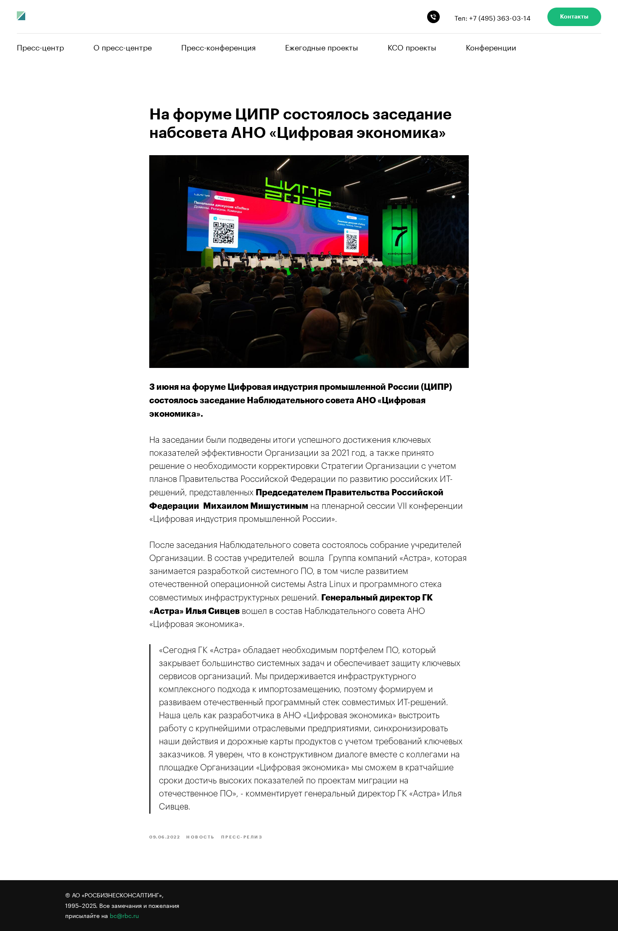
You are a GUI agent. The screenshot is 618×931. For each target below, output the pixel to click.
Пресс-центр (40, 46)
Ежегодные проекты (321, 46)
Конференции (491, 46)
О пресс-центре (122, 46)
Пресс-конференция (218, 46)
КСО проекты (412, 46)
